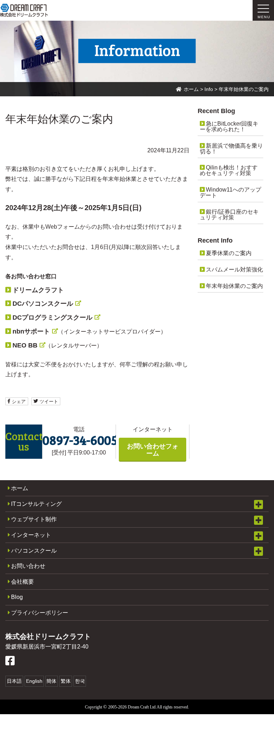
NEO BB (24, 345)
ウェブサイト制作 (34, 519)
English (34, 681)
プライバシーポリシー (39, 613)
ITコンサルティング (36, 504)
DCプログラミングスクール (52, 317)
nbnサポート (31, 331)
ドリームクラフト (38, 290)
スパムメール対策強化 (234, 269)
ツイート (48, 401)
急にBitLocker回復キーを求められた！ (229, 126)
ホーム (191, 89)
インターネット (31, 535)
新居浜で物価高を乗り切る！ (231, 148)
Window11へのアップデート (230, 192)
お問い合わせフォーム (152, 450)
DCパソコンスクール (42, 303)
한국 (80, 681)
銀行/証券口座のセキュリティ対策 (229, 214)
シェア (18, 401)
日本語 (14, 681)
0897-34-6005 (80, 439)
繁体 (66, 681)
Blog (17, 597)
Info (208, 89)
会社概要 (22, 582)
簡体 (51, 681)
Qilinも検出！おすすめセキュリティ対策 (229, 170)
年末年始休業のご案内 (234, 286)
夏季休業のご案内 (229, 253)
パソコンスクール (34, 551)
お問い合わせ (28, 566)
